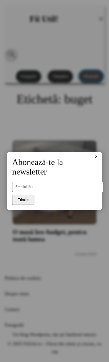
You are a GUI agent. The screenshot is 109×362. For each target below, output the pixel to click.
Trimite (23, 200)
